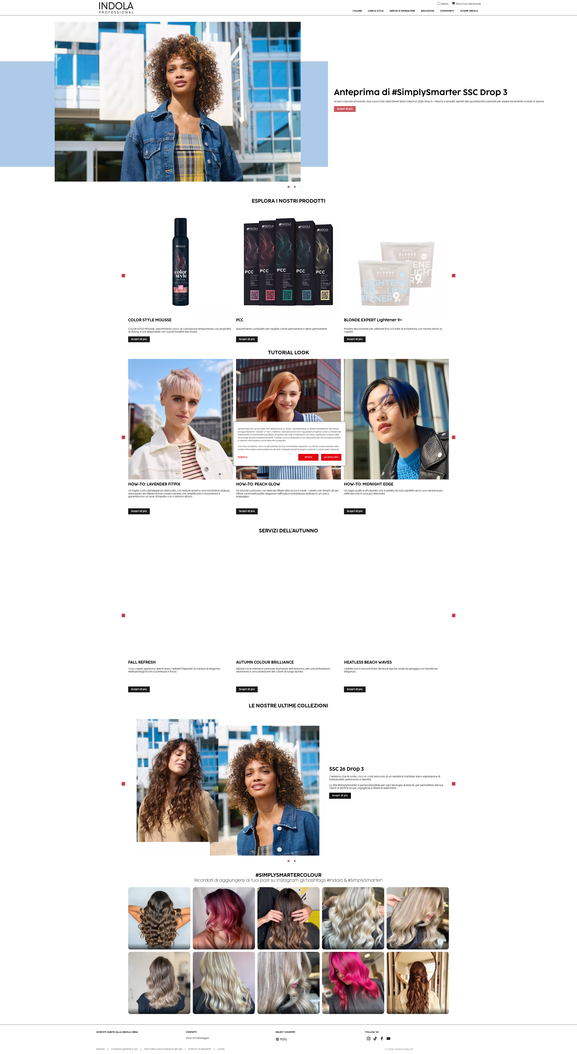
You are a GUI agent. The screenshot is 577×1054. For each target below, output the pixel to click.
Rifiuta (308, 457)
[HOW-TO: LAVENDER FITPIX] (180, 437)
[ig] (368, 1038)
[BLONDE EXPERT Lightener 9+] (396, 275)
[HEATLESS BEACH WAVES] (396, 615)
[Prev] (123, 275)
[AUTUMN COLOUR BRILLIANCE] (288, 615)
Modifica (242, 457)
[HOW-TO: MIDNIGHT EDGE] (396, 437)
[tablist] (288, 187)
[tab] (288, 187)
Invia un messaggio (197, 1038)
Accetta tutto (331, 457)
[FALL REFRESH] (180, 615)
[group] (288, 103)
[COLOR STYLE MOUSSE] (180, 275)
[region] (289, 444)
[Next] (453, 275)
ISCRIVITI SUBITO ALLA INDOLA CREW (117, 1032)
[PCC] (288, 275)
